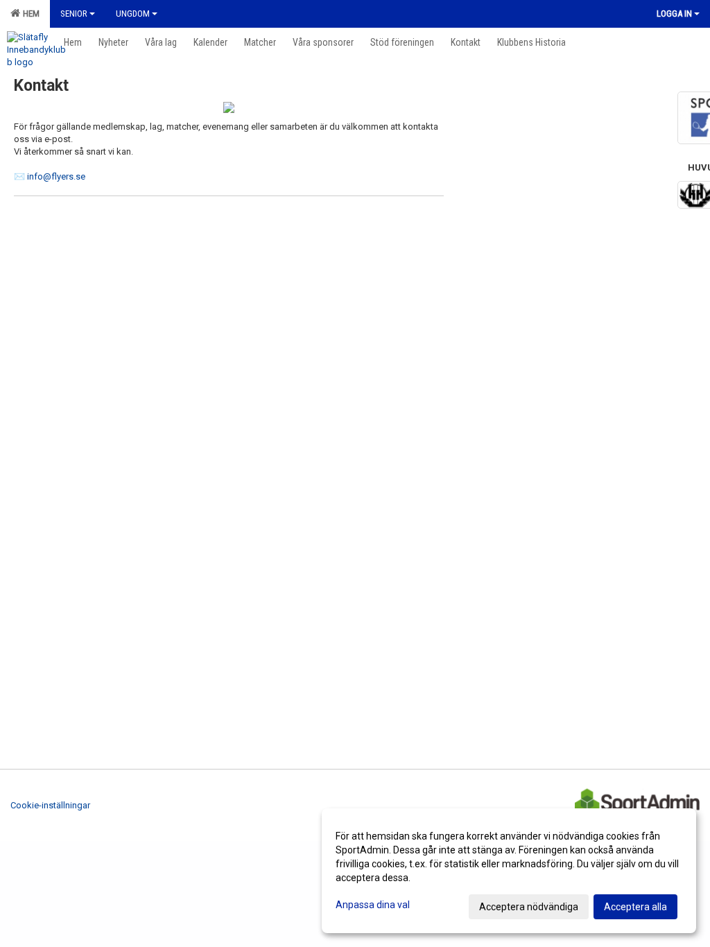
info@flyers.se (56, 176)
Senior (73, 13)
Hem (29, 13)
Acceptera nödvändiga (528, 906)
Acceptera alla (635, 906)
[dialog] (509, 870)
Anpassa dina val (373, 904)
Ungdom (133, 13)
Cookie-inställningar (50, 805)
